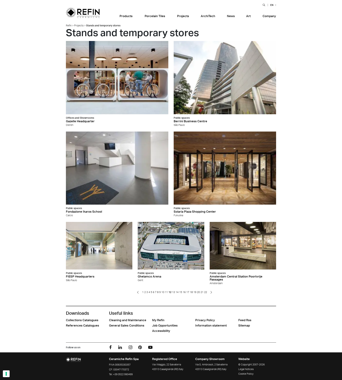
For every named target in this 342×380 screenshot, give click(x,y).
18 (191, 292)
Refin (69, 25)
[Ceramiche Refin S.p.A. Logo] (83, 14)
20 (198, 292)
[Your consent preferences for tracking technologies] (6, 373)
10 (162, 292)
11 (166, 292)
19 (194, 292)
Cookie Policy (245, 373)
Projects (79, 25)
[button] (263, 4)
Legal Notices (246, 369)
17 (187, 292)
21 (202, 292)
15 (180, 292)
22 (205, 292)
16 (184, 292)
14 (177, 292)
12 (170, 292)
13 (173, 292)
